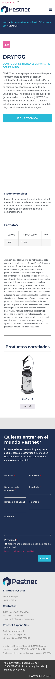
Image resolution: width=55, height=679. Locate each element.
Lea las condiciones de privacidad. (19, 551)
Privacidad (10, 540)
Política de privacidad (33, 666)
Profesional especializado (24, 22)
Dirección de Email (14, 503)
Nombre (9, 475)
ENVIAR (44, 558)
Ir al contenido (8, 2)
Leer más (27, 406)
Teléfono (35, 501)
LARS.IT (47, 675)
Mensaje (9, 516)
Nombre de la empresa (11, 489)
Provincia (35, 487)
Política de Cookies (14, 669)
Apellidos (35, 475)
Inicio (5, 22)
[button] (50, 9)
